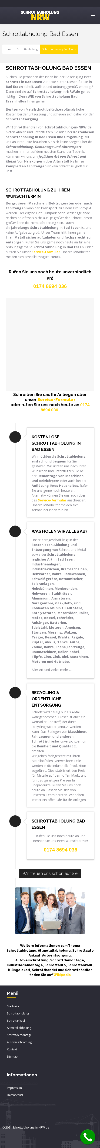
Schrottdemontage (19, 1035)
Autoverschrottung (19, 1042)
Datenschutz (15, 1095)
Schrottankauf (16, 1021)
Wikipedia (62, 975)
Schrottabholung (27, 49)
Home (8, 49)
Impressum (14, 1088)
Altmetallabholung (19, 1028)
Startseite (13, 1006)
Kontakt (12, 1049)
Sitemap (12, 1057)
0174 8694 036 (60, 850)
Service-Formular (56, 399)
